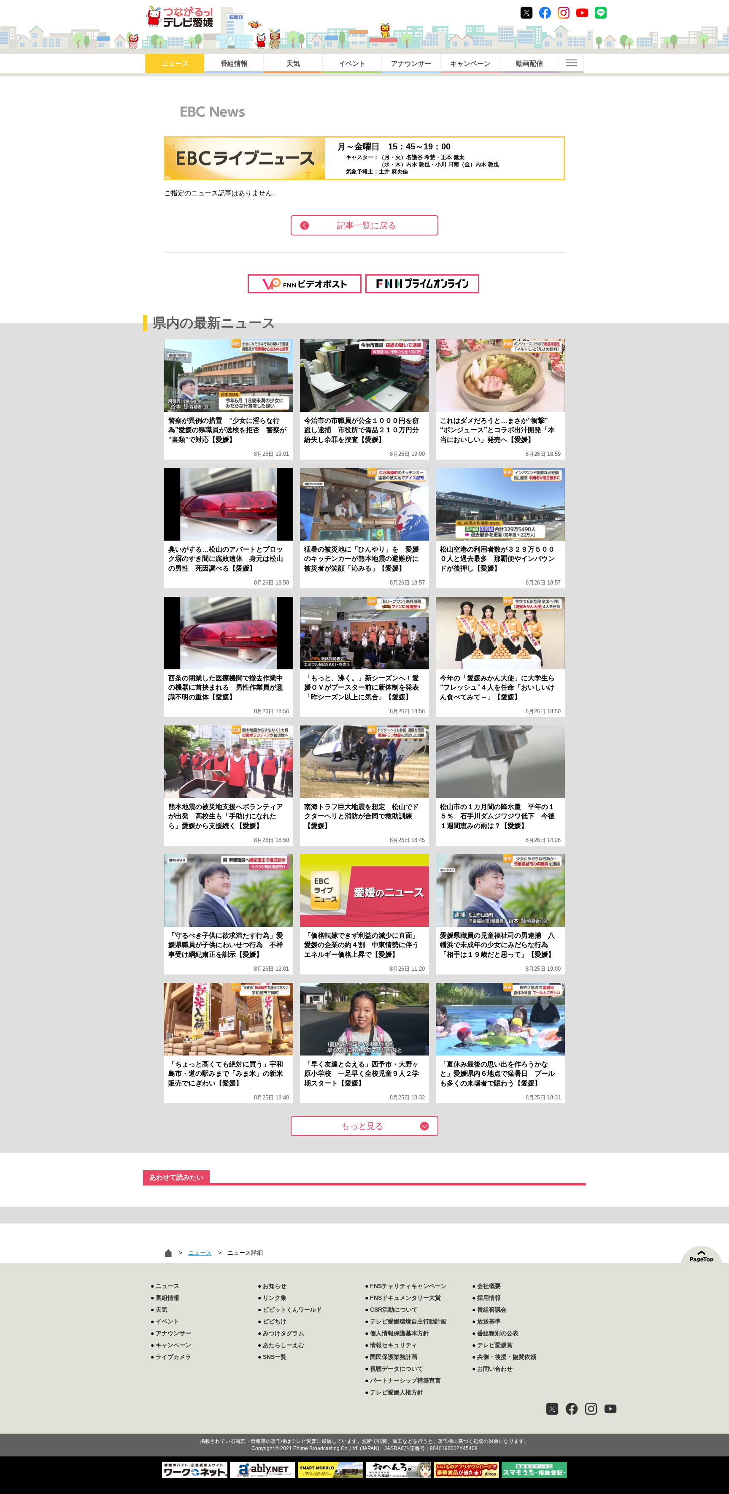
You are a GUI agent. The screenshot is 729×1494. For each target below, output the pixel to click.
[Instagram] (591, 1408)
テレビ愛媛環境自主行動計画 (408, 1321)
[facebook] (571, 1408)
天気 (293, 63)
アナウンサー (411, 63)
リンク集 (274, 1297)
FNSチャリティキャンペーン (408, 1286)
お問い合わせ (495, 1368)
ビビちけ (274, 1321)
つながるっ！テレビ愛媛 (364, 1426)
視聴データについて (396, 1368)
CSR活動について (394, 1309)
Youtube (582, 12)
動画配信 (529, 63)
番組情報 (234, 63)
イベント (352, 63)
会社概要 (489, 1286)
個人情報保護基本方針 (399, 1333)
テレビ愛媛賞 (495, 1345)
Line (600, 12)
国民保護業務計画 (393, 1356)
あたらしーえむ (283, 1345)
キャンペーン (470, 63)
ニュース (175, 63)
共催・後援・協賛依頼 (506, 1356)
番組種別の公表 (497, 1333)
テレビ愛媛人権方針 (396, 1392)
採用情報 (489, 1297)
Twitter (526, 12)
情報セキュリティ (393, 1345)
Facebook (545, 12)
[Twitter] (552, 1408)
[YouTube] (610, 1408)
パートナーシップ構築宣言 (405, 1380)
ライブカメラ (173, 1356)
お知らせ (274, 1286)
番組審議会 (492, 1309)
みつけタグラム (283, 1333)
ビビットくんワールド (292, 1309)
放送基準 (489, 1321)
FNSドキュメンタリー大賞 (405, 1297)
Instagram (563, 12)
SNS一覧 (274, 1356)
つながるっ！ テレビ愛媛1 (179, 16)
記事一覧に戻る (366, 225)
